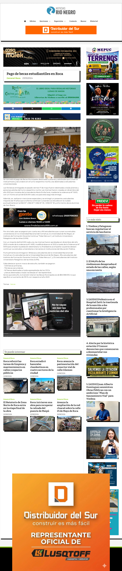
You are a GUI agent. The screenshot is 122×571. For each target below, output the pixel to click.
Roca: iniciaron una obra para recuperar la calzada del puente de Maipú (41, 406)
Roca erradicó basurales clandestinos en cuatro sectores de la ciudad (42, 367)
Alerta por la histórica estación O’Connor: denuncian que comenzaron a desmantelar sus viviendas (102, 349)
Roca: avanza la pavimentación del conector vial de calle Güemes (68, 365)
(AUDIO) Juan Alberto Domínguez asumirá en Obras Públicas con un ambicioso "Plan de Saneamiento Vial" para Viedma (99, 391)
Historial (94, 21)
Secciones (44, 21)
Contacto (73, 21)
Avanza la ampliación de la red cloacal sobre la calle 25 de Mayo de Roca (69, 406)
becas (12, 284)
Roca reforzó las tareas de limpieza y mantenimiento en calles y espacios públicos (14, 367)
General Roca (13, 78)
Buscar (83, 21)
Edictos (33, 21)
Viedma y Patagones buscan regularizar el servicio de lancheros (98, 229)
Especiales (58, 21)
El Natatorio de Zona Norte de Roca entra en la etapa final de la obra (14, 406)
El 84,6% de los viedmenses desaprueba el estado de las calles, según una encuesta (101, 265)
